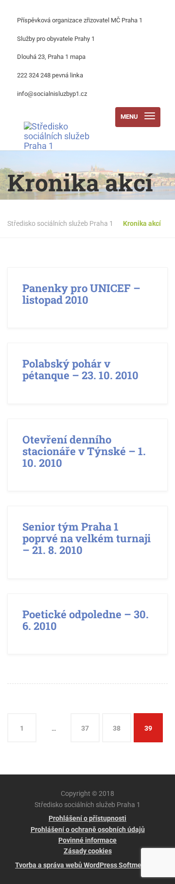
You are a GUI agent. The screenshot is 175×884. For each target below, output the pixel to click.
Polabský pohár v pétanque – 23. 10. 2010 (80, 369)
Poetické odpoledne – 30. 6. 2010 (85, 620)
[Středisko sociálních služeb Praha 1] (57, 117)
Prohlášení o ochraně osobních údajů (88, 829)
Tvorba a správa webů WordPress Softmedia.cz (87, 865)
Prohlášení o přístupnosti (87, 818)
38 (117, 728)
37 (85, 728)
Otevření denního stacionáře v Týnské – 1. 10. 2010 (84, 451)
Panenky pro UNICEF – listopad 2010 (81, 294)
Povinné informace (87, 840)
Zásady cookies (88, 851)
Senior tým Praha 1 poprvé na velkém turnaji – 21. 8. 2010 (86, 538)
